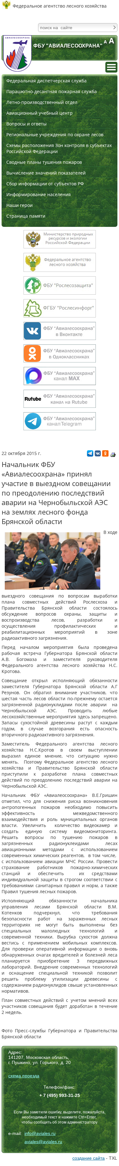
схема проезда (23, 1075)
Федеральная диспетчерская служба (46, 81)
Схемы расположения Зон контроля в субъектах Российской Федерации (59, 148)
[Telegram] (90, 455)
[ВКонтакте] (98, 455)
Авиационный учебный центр (39, 113)
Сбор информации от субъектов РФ (45, 184)
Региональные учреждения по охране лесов (54, 134)
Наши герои (19, 205)
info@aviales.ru (40, 1133)
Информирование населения (38, 194)
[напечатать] (113, 454)
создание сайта (88, 1158)
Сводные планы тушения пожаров (44, 162)
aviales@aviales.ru (43, 1141)
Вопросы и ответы (26, 124)
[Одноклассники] (105, 455)
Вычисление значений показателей (46, 173)
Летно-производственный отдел (41, 102)
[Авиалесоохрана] (17, 53)
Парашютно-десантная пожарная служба (51, 91)
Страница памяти (25, 216)
